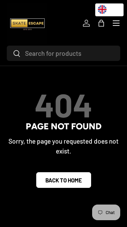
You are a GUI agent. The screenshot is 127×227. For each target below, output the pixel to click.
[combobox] (63, 53)
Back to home (63, 180)
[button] (101, 23)
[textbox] (109, 9)
